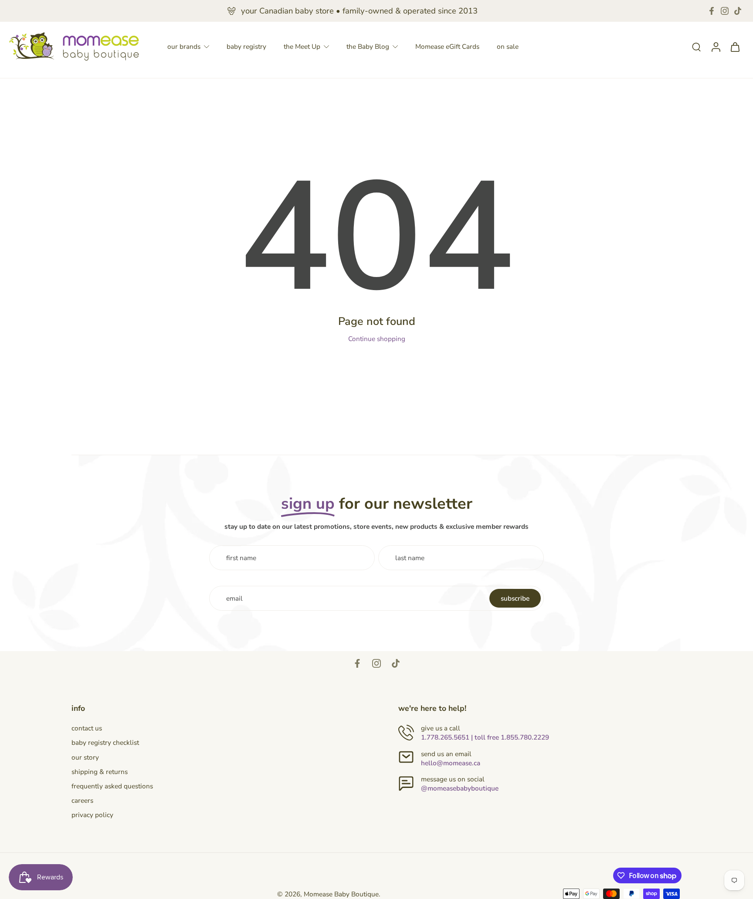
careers (82, 800)
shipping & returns (99, 771)
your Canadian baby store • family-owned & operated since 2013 (359, 11)
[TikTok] (737, 11)
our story (85, 757)
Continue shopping (376, 338)
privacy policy (92, 814)
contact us (86, 728)
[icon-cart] (734, 46)
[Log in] (715, 46)
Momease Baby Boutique (341, 894)
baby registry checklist (105, 742)
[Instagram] (724, 11)
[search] (696, 46)
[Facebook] (711, 11)
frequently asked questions (112, 786)
